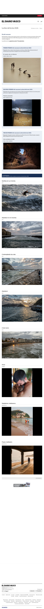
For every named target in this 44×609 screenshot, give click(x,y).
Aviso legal (12, 594)
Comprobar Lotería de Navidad (19, 603)
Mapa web (16, 596)
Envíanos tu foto (34, 28)
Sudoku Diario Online (28, 599)
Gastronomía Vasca (11, 599)
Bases (41, 28)
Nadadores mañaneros (9, 403)
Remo (23, 599)
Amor (3, 364)
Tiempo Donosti (21, 602)
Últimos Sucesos (5, 599)
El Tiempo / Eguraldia (26, 601)
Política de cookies (30, 596)
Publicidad (12, 596)
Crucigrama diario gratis (9, 602)
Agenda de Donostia (19, 601)
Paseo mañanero (7, 442)
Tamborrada (26, 602)
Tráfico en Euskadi (37, 601)
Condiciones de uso (32, 594)
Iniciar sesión (38, 21)
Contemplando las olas (9, 254)
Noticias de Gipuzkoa (7, 601)
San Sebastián (32, 601)
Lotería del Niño (27, 603)
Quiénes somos (8, 594)
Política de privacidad (39, 594)
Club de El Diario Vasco (35, 602)
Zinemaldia (34, 599)
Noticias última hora (18, 599)
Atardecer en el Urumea (9, 217)
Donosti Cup (15, 602)
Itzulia (30, 602)
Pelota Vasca (13, 601)
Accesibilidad (17, 594)
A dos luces (5, 328)
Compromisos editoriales (23, 596)
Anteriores (38, 478)
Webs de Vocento (38, 607)
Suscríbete (39, 15)
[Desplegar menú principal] (41, 21)
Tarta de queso (39, 599)
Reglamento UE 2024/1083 (24, 594)
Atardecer (5, 291)
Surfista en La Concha (8, 181)
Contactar (3, 594)
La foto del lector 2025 (10, 28)
